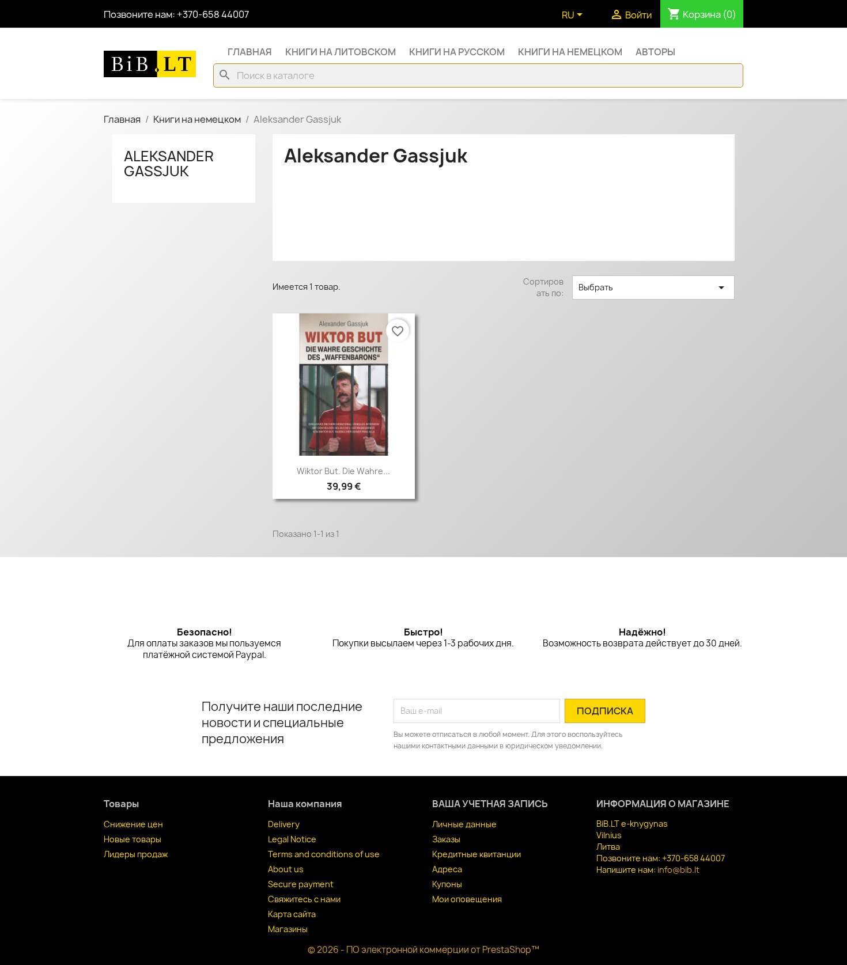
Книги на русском (457, 52)
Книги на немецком (570, 52)
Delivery (284, 824)
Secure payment (301, 884)
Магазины (288, 929)
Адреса (447, 869)
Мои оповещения (467, 899)
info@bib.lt (678, 869)
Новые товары (132, 839)
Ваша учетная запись (490, 803)
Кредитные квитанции (476, 854)
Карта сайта (292, 914)
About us (286, 869)
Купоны (447, 884)
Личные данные (464, 824)
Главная (250, 52)
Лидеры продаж (136, 854)
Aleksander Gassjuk (169, 163)
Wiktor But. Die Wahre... (343, 471)
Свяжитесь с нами (304, 899)
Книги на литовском (340, 52)
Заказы (446, 839)
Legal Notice (292, 839)
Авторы (655, 52)
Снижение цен (133, 824)
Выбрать (653, 287)
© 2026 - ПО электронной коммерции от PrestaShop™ (423, 950)
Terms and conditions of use (324, 854)
